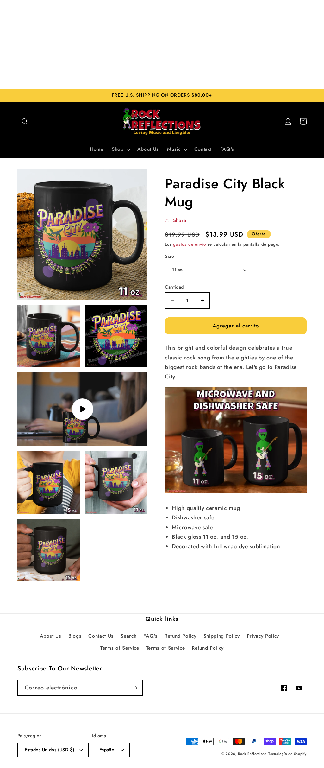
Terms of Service (119, 647)
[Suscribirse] (134, 688)
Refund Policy (180, 635)
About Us (50, 635)
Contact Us (101, 635)
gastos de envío (189, 244)
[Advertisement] (162, 44)
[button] (25, 121)
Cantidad (174, 287)
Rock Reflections (252, 753)
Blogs (74, 635)
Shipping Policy (221, 635)
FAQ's (150, 635)
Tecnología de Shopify (287, 753)
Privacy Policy (263, 635)
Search (128, 635)
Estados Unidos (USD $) (50, 749)
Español (107, 749)
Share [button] (179, 220)
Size (169, 256)
